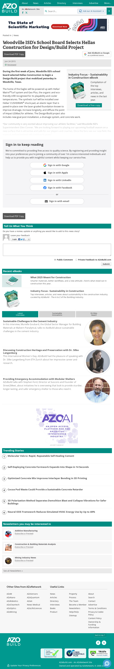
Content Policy (94, 618)
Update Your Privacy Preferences (25, 665)
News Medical (33, 604)
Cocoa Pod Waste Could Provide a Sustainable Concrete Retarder (45, 489)
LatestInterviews (20, 314)
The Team (73, 601)
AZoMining (12, 612)
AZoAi (29, 601)
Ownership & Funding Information (94, 625)
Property (73, 594)
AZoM (9, 594)
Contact (91, 601)
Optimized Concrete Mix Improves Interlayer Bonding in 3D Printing (47, 478)
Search (91, 597)
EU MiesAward (94, 314)
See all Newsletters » (13, 570)
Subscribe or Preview (24, 533)
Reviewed (11, 64)
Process (72, 597)
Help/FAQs (74, 612)
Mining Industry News (25, 557)
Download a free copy (88, 105)
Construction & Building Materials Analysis (35, 544)
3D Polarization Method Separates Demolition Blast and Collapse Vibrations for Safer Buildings (57, 502)
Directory (54, 601)
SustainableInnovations (57, 314)
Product (53, 612)
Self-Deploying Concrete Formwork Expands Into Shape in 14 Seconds (48, 467)
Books (52, 608)
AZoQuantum (33, 597)
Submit (106, 264)
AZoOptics (11, 608)
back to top (99, 635)
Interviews (55, 604)
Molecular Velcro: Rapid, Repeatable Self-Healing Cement (41, 456)
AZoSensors (32, 594)
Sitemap (73, 615)
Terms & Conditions (97, 608)
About (91, 594)
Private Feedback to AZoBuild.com (94, 259)
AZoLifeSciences (34, 608)
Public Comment (65, 259)
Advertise (92, 604)
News (16, 35)
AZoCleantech (13, 604)
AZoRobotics (12, 601)
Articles (53, 597)
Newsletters (74, 608)
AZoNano (11, 597)
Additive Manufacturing (26, 530)
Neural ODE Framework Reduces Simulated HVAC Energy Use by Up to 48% (51, 511)
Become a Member (78, 604)
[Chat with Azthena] (107, 663)
